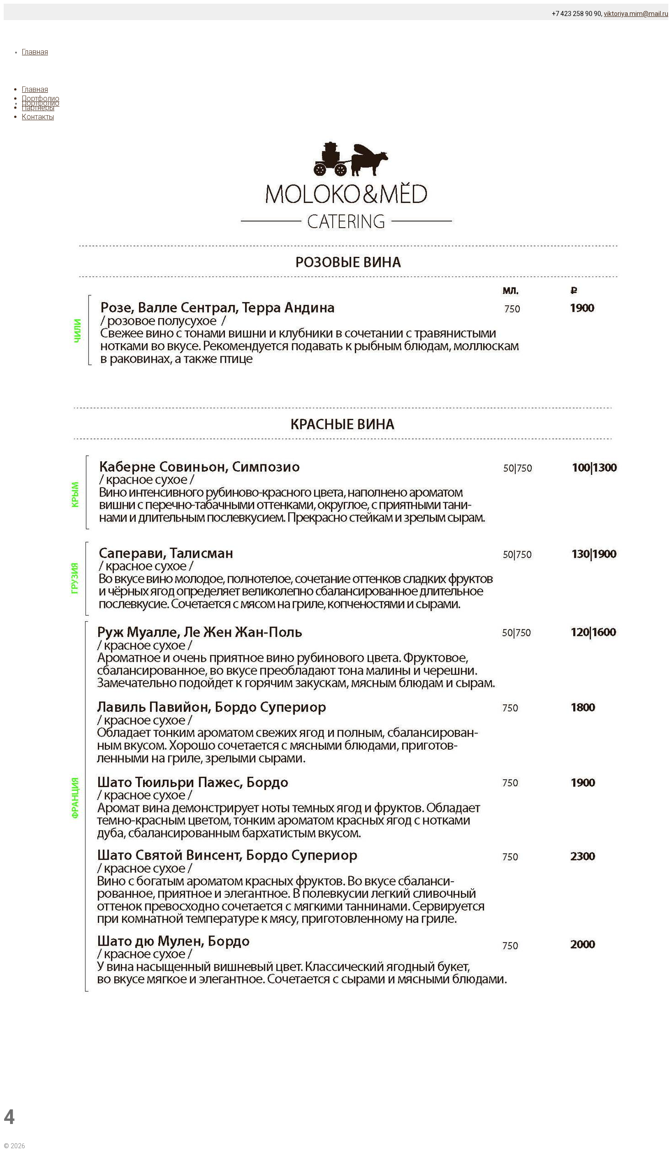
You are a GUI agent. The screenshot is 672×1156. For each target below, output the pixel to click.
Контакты (38, 116)
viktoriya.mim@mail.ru (636, 13)
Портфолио (40, 98)
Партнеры (38, 107)
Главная (35, 89)
